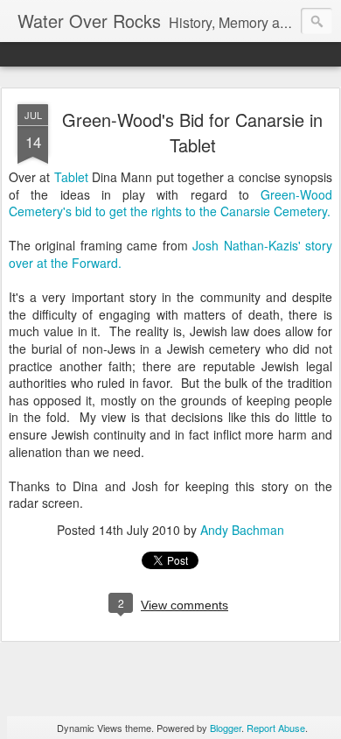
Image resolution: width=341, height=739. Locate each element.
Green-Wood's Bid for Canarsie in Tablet (192, 132)
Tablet (71, 177)
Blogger (225, 728)
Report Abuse (276, 728)
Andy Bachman (242, 529)
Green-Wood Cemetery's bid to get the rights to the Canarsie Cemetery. (170, 203)
